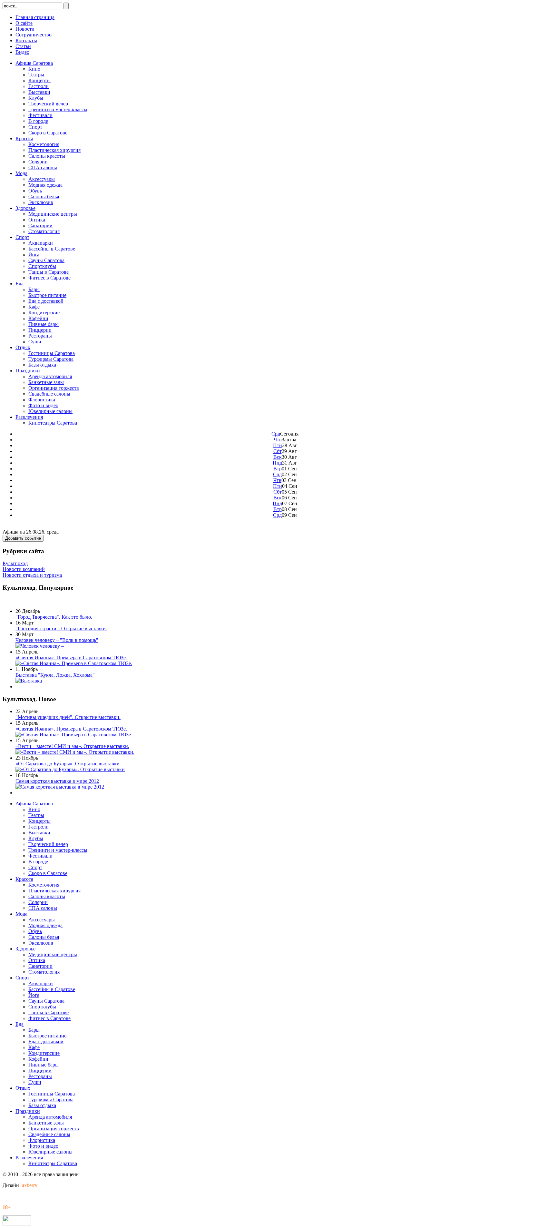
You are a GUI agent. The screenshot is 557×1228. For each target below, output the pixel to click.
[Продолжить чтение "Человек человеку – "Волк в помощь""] (39, 646)
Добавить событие (23, 538)
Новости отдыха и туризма (32, 575)
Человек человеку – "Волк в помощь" (56, 640)
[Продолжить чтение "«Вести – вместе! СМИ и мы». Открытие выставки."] (74, 752)
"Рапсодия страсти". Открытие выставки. (61, 628)
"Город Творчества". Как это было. (53, 617)
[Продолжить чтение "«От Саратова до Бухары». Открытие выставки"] (70, 769)
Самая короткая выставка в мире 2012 (57, 781)
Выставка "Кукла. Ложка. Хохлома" (55, 675)
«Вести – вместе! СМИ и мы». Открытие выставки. (72, 746)
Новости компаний (24, 569)
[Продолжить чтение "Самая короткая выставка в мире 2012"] (59, 787)
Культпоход (15, 563)
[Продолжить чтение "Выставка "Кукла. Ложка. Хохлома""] (28, 680)
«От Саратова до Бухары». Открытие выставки (67, 763)
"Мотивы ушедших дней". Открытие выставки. (68, 717)
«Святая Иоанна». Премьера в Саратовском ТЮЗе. (71, 657)
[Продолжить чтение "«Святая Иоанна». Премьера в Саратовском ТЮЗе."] (73, 663)
